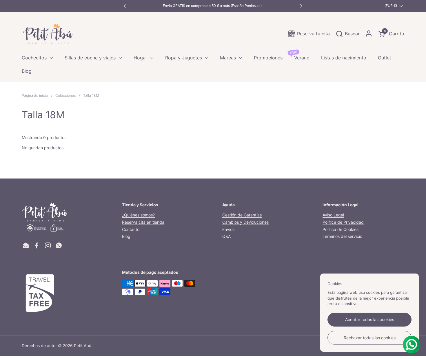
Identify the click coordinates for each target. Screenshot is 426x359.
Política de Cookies (340, 229)
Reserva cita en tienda (143, 222)
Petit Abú (82, 345)
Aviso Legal (333, 214)
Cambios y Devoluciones (245, 222)
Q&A (226, 236)
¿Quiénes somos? (138, 214)
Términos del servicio (342, 236)
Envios (228, 229)
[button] (348, 33)
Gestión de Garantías (242, 214)
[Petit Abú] (48, 34)
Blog (126, 236)
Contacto (130, 229)
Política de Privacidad (343, 222)
